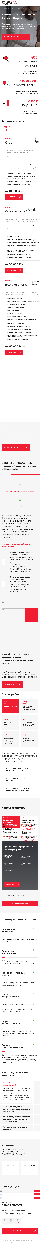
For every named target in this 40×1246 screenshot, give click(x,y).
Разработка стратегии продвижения (29, 708)
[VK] (5, 1221)
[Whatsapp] (11, 1221)
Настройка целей (8, 723)
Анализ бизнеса (10, 706)
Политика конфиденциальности (11, 1242)
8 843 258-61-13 (12, 1205)
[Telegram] (18, 1221)
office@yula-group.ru (16, 1213)
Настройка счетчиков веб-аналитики (29, 724)
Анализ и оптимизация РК (28, 740)
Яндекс (6, 126)
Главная (4, 8)
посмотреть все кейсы (17, 895)
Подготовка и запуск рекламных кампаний (9, 741)
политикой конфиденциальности (16, 439)
